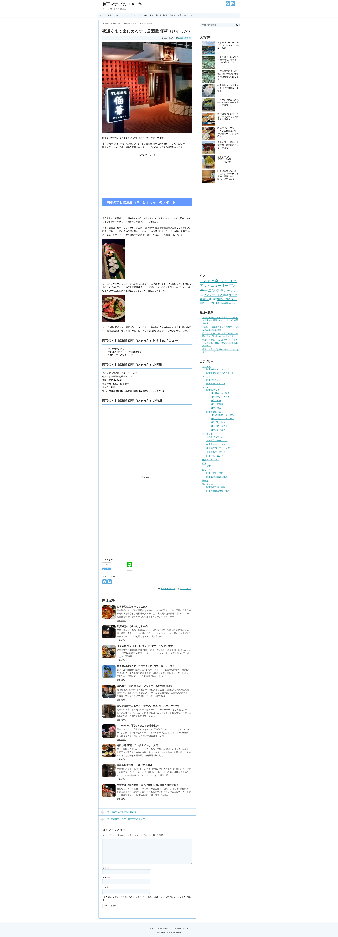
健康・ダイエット (185, 15)
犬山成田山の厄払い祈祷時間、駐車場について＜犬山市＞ (228, 145)
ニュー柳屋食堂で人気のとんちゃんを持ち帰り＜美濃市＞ (228, 102)
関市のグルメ (212, 390)
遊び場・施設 (161, 15)
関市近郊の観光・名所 (216, 477)
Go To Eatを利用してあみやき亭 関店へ (138, 725)
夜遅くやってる (168, 588)
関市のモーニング (214, 456)
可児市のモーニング (215, 437)
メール (106, 877)
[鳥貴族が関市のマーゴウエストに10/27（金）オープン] (109, 671)
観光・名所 (148, 15)
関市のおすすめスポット (218, 369)
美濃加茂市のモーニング (218, 448)
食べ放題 (224, 303)
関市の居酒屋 (184, 38)
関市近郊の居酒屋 (219, 426)
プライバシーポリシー (179, 928)
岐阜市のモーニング (215, 444)
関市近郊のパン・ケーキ (222, 419)
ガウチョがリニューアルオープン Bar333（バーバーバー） (148, 705)
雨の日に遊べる (210, 302)
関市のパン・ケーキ (220, 397)
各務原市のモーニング (216, 440)
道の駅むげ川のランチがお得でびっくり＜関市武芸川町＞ (228, 116)
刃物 (204, 463)
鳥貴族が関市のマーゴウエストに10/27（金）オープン (146, 666)
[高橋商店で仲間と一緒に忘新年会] (109, 770)
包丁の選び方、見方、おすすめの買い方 (126, 819)
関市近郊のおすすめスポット (220, 373)
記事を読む (121, 621)
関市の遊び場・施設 (215, 487)
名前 (105, 868)
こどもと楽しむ (213, 281)
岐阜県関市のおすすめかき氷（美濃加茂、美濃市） (228, 88)
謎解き (172, 15)
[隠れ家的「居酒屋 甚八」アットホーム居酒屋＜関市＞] (109, 691)
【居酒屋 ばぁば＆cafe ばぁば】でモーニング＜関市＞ (146, 646)
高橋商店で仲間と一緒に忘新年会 (134, 765)
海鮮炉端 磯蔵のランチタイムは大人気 (137, 745)
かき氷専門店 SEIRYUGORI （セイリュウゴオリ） (227, 159)
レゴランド (234, 291)
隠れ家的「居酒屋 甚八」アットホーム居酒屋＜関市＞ (146, 686)
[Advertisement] (147, 175)
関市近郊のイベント (215, 383)
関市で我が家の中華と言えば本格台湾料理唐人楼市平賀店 (148, 785)
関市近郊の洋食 (218, 430)
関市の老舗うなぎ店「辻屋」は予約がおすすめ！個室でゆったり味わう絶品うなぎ (220, 320)
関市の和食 (216, 400)
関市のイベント (213, 380)
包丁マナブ (185, 588)
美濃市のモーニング (215, 452)
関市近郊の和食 (218, 422)
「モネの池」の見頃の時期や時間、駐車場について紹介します (228, 59)
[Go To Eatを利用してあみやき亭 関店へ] (109, 731)
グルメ (117, 15)
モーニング (127, 15)
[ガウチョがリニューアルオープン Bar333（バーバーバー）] (109, 711)
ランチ (225, 290)
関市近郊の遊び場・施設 (218, 491)
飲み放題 (231, 303)
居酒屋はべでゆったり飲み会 (132, 626)
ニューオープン (223, 285)
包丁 (109, 15)
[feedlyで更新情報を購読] (228, 3)
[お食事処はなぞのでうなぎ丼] (109, 612)
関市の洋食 (216, 408)
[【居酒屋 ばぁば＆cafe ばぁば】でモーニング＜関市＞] (109, 651)
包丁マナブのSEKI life (122, 4)
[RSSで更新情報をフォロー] (233, 3)
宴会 (226, 295)
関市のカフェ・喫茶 (220, 393)
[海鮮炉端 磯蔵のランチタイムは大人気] (109, 750)
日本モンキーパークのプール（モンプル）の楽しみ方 (228, 45)
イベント (137, 15)
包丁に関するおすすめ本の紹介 (121, 812)
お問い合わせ (163, 928)
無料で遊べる (227, 299)
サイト (105, 887)
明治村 (213, 299)
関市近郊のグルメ (214, 412)
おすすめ (206, 366)
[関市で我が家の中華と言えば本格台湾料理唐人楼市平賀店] (109, 790)
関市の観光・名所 (214, 473)
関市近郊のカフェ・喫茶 (222, 415)
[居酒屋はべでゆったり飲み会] (109, 631)
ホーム (102, 15)
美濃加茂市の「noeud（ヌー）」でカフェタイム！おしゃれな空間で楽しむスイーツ (220, 343)
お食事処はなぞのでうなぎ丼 (132, 606)
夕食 (202, 295)
